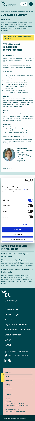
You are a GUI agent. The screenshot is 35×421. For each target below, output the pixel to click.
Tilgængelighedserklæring (16, 324)
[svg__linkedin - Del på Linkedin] (10, 169)
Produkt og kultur (29, 11)
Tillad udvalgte (17, 234)
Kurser (7, 339)
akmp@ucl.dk (21, 161)
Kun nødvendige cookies (17, 239)
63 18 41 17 (20, 159)
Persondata (9, 319)
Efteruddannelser (21, 11)
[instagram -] (10, 361)
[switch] (30, 205)
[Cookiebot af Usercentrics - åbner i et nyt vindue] (25, 180)
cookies (24, 189)
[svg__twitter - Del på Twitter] (12, 169)
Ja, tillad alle (17, 229)
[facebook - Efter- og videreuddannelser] (6, 356)
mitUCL (7, 345)
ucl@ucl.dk (8, 401)
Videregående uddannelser (17, 329)
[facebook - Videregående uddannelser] (6, 352)
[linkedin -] (6, 361)
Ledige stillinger (11, 314)
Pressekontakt (11, 309)
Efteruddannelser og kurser (11, 11)
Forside (3, 11)
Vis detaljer (25, 224)
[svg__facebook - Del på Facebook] (8, 169)
